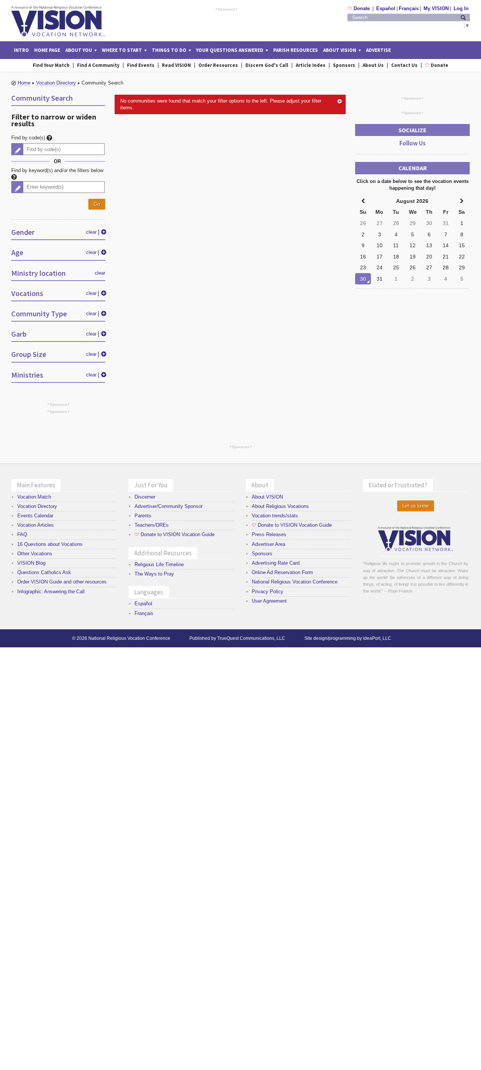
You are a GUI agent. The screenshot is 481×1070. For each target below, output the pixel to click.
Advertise (378, 50)
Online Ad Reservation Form (282, 572)
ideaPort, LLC (377, 638)
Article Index (310, 65)
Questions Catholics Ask (44, 572)
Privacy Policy (267, 591)
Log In (461, 8)
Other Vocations (34, 553)
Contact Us (404, 65)
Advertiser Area (268, 544)
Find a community (98, 65)
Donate (359, 8)
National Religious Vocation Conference (294, 582)
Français (409, 8)
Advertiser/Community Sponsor (169, 506)
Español (385, 8)
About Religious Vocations (280, 506)
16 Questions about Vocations (50, 544)
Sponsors (226, 9)
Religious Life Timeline (159, 564)
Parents (143, 515)
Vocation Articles (35, 525)
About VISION (267, 497)
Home (24, 83)
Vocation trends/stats (275, 515)
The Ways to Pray (154, 574)
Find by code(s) (29, 138)
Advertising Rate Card (275, 563)
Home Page (47, 50)
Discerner (145, 497)
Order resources (218, 65)
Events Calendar (35, 515)
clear (91, 232)
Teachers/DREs (152, 525)
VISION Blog (31, 563)
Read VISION (176, 65)
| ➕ (102, 232)
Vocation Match (34, 497)
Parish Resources (295, 50)
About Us (373, 65)
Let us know (415, 506)
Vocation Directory (56, 83)
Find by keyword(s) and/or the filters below (57, 170)
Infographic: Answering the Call (51, 591)
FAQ (22, 534)
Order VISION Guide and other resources (62, 582)
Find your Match (51, 65)
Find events (140, 65)
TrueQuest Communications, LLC (251, 638)
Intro (21, 50)
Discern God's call (266, 65)
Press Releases (269, 534)
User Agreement (269, 601)
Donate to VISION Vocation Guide (175, 534)
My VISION (436, 8)
